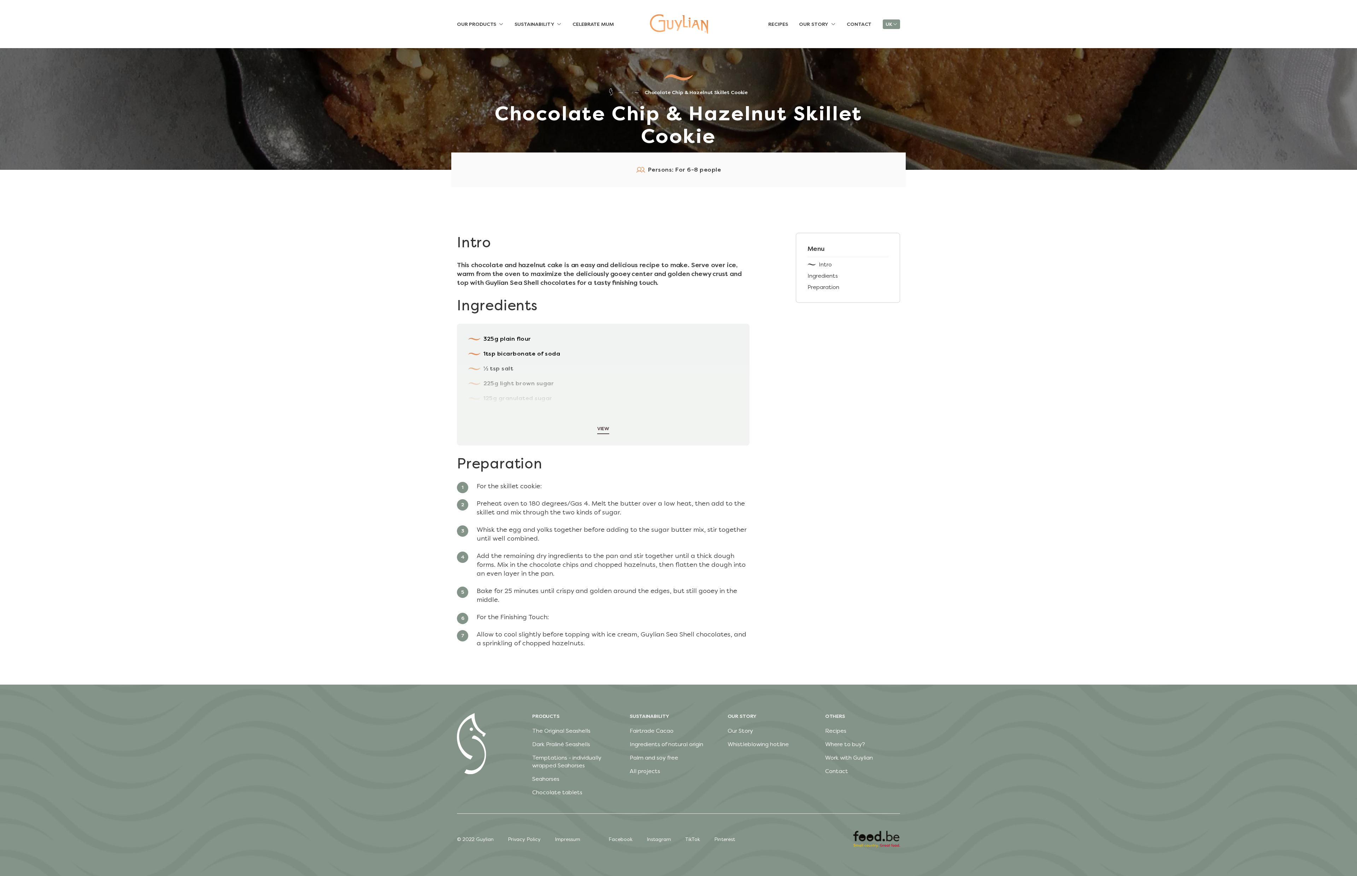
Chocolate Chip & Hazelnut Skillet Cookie (696, 93)
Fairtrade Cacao (652, 730)
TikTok (692, 839)
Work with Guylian (849, 757)
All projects (645, 771)
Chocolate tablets (557, 792)
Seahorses (545, 779)
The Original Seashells (561, 730)
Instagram (659, 839)
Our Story (740, 730)
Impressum (567, 839)
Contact (836, 771)
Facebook (621, 839)
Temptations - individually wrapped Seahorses (566, 761)
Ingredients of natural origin (666, 744)
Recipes (835, 730)
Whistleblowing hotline (758, 744)
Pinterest (724, 839)
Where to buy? (845, 744)
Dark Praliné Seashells (561, 744)
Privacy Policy (524, 839)
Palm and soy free (654, 757)
